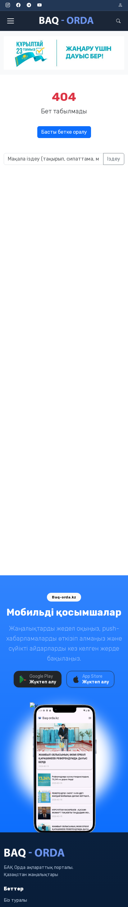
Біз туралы (15, 900)
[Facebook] (18, 5)
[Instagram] (8, 5)
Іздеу (113, 159)
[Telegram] (29, 5)
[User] (120, 5)
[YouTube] (39, 5)
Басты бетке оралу (64, 132)
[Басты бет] (67, 21)
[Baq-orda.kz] (64, 853)
